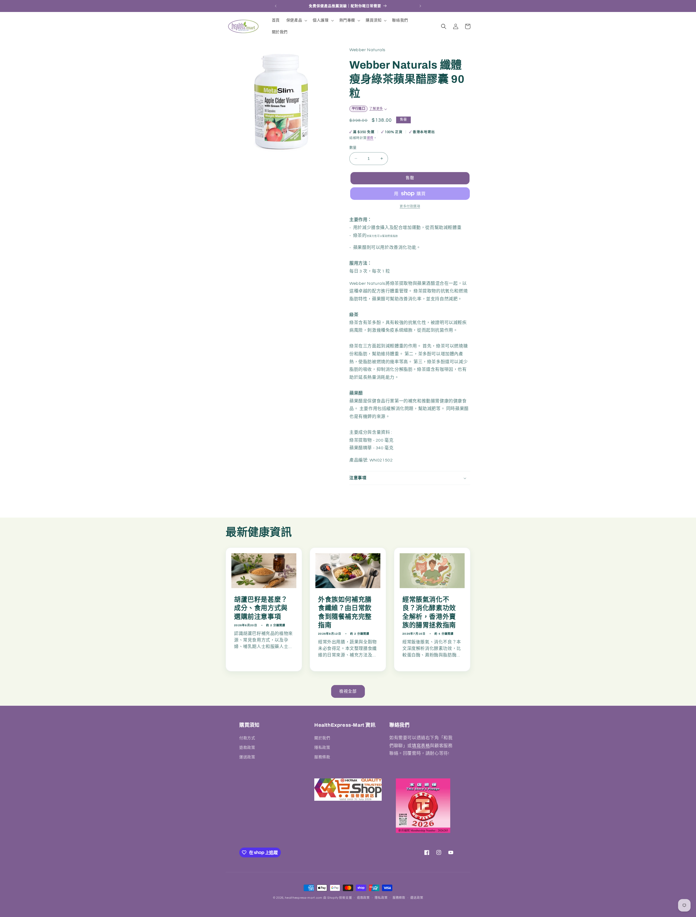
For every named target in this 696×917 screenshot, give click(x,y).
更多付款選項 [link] (410, 206)
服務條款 (322, 757)
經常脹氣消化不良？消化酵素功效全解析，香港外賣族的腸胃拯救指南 (429, 612)
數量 (353, 147)
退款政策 (247, 747)
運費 (370, 138)
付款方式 (247, 738)
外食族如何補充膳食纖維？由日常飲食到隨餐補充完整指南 (345, 612)
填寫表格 (421, 745)
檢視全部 (348, 691)
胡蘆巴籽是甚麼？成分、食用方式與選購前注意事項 (261, 608)
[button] (296, 20)
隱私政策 (322, 747)
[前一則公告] (276, 6)
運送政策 (247, 757)
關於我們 (322, 738)
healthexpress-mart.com (303, 897)
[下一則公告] (420, 6)
